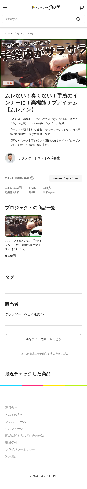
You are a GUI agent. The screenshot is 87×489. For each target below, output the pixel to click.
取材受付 (11, 442)
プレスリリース (15, 421)
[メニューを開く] (5, 7)
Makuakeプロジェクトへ (66, 178)
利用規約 (11, 456)
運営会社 (11, 407)
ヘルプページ (14, 428)
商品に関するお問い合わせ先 (24, 435)
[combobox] (41, 19)
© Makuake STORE (43, 476)
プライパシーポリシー (20, 449)
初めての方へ (14, 414)
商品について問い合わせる (43, 339)
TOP (7, 33)
